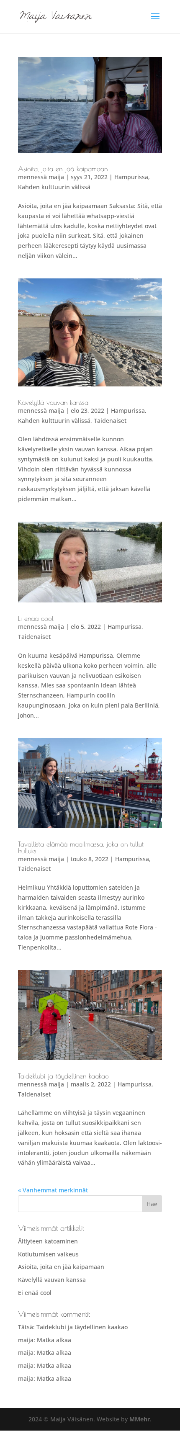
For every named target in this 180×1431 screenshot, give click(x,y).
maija (56, 177)
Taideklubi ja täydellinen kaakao (63, 1076)
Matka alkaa (54, 1340)
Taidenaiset (110, 421)
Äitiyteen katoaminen (48, 1241)
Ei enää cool (36, 618)
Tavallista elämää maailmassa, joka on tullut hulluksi (81, 847)
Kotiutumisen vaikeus (48, 1254)
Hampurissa (131, 177)
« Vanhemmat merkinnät (53, 1190)
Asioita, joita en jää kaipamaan (63, 168)
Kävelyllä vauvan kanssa (53, 402)
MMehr (139, 1419)
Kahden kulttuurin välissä (54, 187)
